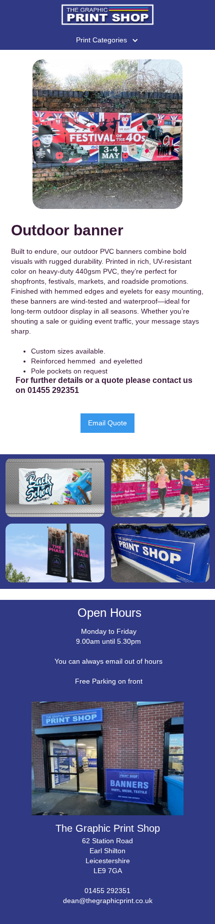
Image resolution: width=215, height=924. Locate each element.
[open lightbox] (107, 134)
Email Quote (107, 423)
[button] (107, 39)
